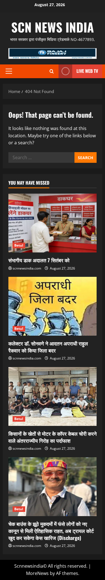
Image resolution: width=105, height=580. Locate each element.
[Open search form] (52, 71)
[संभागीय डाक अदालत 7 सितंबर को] (52, 223)
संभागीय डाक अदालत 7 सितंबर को (38, 260)
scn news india (52, 27)
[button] (9, 71)
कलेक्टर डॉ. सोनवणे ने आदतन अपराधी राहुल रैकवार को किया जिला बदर (48, 347)
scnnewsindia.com (27, 268)
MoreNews (37, 573)
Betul (19, 245)
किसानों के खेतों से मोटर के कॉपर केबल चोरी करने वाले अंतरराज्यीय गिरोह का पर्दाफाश (52, 437)
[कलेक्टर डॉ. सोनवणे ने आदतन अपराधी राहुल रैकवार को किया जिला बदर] (52, 306)
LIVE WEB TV (87, 71)
